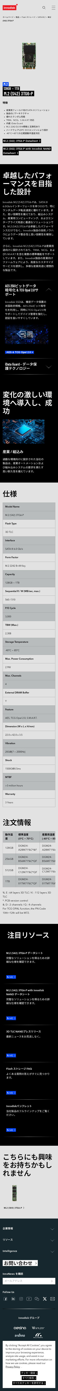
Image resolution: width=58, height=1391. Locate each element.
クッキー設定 (28, 1373)
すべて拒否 (28, 1378)
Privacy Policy (13, 1367)
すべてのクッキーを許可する (28, 1383)
